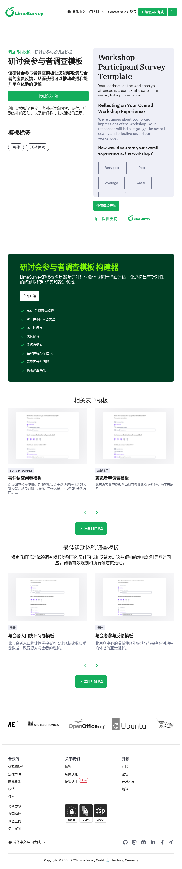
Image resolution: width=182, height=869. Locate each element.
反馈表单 (103, 470)
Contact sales (118, 12)
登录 (133, 12)
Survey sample (21, 470)
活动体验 (37, 147)
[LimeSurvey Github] (125, 842)
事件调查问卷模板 (25, 478)
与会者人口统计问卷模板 (31, 635)
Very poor (112, 168)
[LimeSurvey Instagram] (171, 842)
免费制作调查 (94, 528)
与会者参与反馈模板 (114, 635)
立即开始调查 (94, 681)
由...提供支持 (105, 218)
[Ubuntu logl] (126, 724)
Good (141, 183)
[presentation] (85, 512)
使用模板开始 (48, 96)
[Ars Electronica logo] (40, 723)
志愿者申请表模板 (112, 478)
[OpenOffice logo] (83, 724)
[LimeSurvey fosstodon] (134, 842)
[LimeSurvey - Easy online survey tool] (24, 12)
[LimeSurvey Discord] (143, 842)
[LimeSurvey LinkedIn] (153, 842)
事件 (16, 147)
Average (111, 183)
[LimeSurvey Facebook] (162, 842)
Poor (142, 168)
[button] (172, 12)
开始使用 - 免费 (152, 12)
